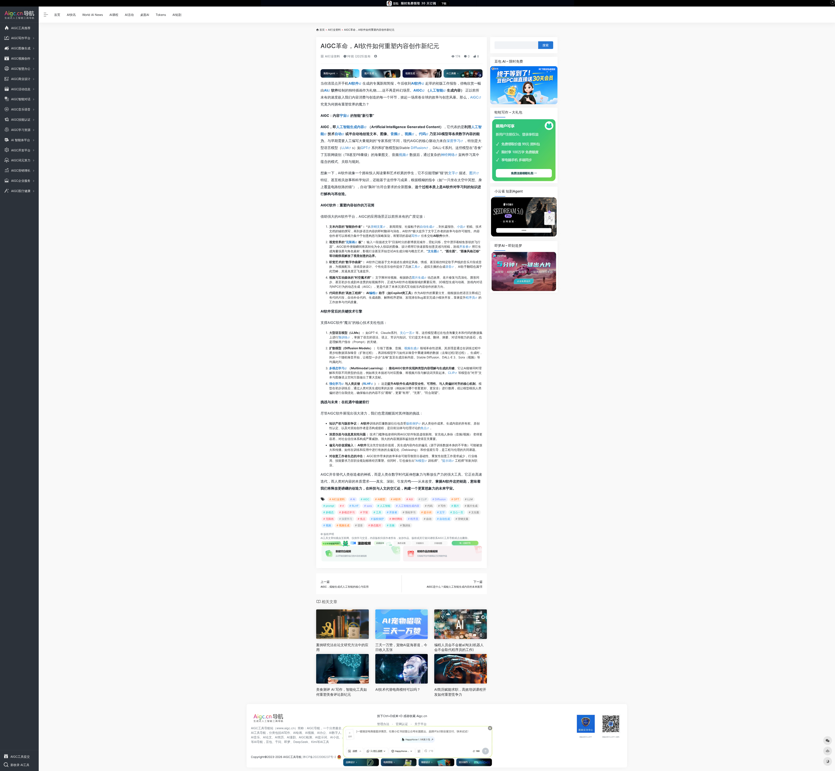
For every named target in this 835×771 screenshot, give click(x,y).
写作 (414, 235)
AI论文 (267, 737)
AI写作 (285, 732)
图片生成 (418, 277)
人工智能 (436, 90)
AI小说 (334, 737)
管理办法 (383, 724)
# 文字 (441, 512)
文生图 (432, 251)
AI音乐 (255, 737)
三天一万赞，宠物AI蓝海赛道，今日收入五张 (401, 647)
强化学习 (335, 383)
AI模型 (420, 460)
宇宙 (343, 115)
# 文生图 (474, 512)
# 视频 (327, 525)
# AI (352, 499)
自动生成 (426, 226)
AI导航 (258, 742)
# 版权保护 (377, 518)
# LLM (469, 499)
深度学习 (453, 141)
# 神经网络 (395, 518)
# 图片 (455, 505)
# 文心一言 (456, 512)
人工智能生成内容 (350, 127)
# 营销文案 (462, 518)
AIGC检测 (305, 737)
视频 (408, 134)
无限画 (350, 242)
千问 (278, 742)
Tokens (161, 15)
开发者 (463, 246)
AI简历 (279, 737)
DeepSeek (300, 742)
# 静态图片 (374, 525)
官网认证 (402, 724)
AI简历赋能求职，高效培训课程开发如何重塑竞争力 (460, 692)
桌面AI (144, 15)
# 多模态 (328, 512)
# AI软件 (396, 499)
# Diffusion (439, 499)
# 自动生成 (443, 518)
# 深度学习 (345, 518)
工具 (414, 266)
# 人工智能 (383, 505)
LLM (344, 148)
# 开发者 (392, 512)
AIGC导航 (313, 728)
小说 (460, 226)
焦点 (424, 428)
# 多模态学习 (347, 512)
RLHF (367, 383)
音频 (394, 134)
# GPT (455, 499)
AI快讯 (71, 15)
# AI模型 (380, 499)
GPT (364, 148)
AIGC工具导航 (446, 538)
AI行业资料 (334, 29)
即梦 (287, 742)
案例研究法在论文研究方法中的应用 (342, 647)
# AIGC (365, 499)
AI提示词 (321, 737)
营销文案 (377, 226)
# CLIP (423, 499)
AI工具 (324, 538)
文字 (451, 173)
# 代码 (429, 505)
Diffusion (418, 148)
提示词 (446, 460)
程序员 (470, 297)
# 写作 (442, 505)
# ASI (409, 499)
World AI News (92, 15)
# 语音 (359, 525)
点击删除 (462, 538)
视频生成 (410, 348)
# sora (368, 505)
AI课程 (113, 15)
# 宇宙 (364, 512)
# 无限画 (328, 518)
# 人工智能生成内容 (407, 505)
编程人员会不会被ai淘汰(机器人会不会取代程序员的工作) (459, 647)
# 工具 (377, 512)
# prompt (328, 505)
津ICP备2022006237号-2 (319, 757)
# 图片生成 (471, 505)
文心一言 (406, 332)
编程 (372, 293)
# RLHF (354, 505)
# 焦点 (361, 518)
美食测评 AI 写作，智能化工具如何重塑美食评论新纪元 (341, 692)
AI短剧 (176, 15)
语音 (448, 266)
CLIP (451, 373)
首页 (57, 15)
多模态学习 (336, 368)
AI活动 (129, 15)
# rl (342, 505)
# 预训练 (405, 525)
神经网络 (448, 154)
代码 (422, 134)
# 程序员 (413, 518)
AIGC (417, 90)
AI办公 (321, 732)
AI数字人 (335, 732)
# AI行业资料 (337, 499)
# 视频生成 (343, 525)
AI (325, 90)
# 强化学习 (409, 512)
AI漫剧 (291, 737)
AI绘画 (297, 732)
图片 (472, 173)
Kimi (314, 742)
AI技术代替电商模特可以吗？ (397, 689)
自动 (338, 134)
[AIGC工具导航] (268, 719)
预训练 (342, 337)
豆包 (269, 742)
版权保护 (412, 423)
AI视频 (309, 732)
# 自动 (427, 518)
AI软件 (353, 83)
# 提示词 (426, 512)
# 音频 (390, 525)
